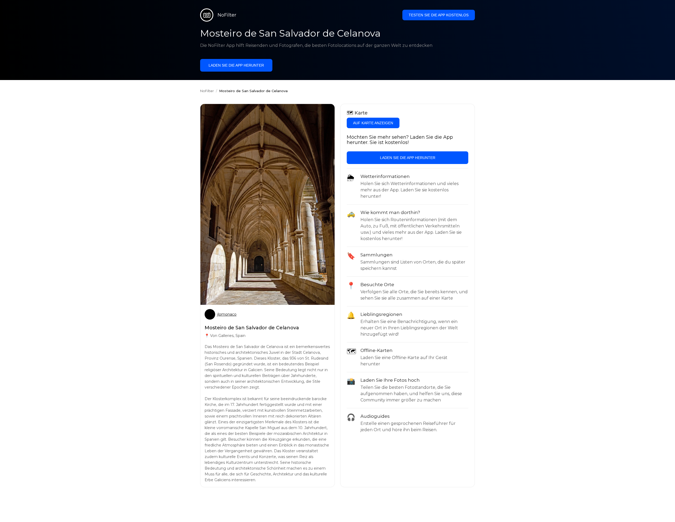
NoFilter (207, 91)
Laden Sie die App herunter (236, 65)
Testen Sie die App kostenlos (439, 15)
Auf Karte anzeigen (373, 123)
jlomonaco (227, 314)
